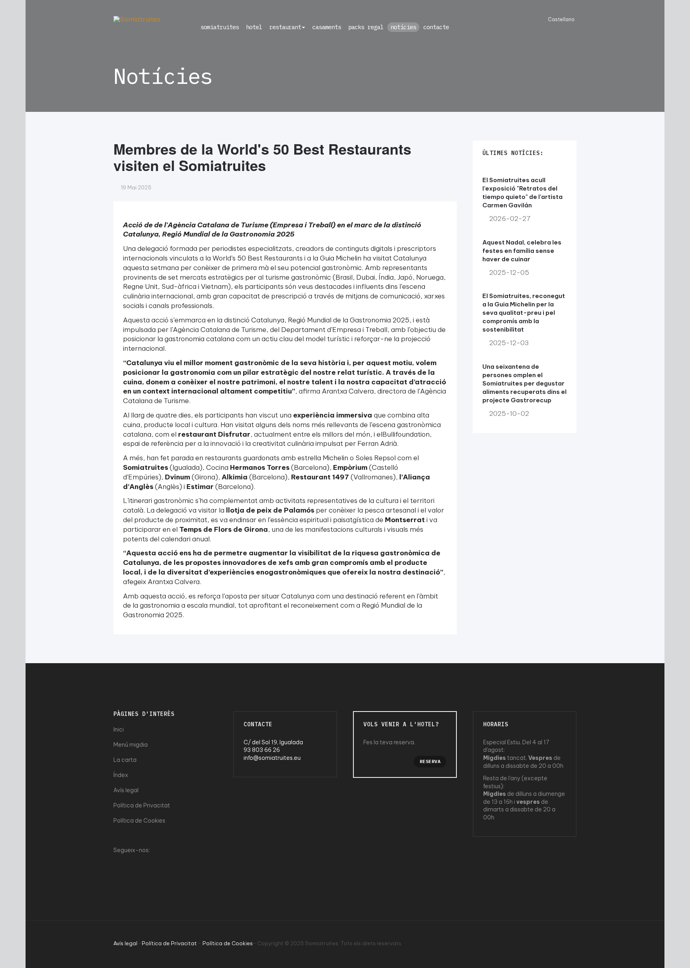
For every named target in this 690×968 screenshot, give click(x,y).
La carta (125, 759)
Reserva (430, 761)
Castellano (561, 19)
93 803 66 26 (262, 749)
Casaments (326, 27)
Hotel (254, 27)
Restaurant (285, 27)
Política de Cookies (139, 820)
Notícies (403, 27)
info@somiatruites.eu (272, 757)
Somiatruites (219, 27)
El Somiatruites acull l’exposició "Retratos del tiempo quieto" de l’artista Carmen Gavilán (522, 192)
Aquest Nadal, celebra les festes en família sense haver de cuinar (521, 251)
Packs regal (365, 27)
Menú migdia (130, 744)
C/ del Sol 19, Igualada (273, 742)
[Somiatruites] (137, 19)
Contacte (436, 27)
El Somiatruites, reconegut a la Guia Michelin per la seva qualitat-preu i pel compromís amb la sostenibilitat (523, 312)
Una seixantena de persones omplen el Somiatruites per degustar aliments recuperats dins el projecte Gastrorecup (524, 383)
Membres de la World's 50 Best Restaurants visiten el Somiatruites (262, 156)
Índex (120, 775)
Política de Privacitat (141, 805)
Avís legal (126, 790)
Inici (118, 729)
